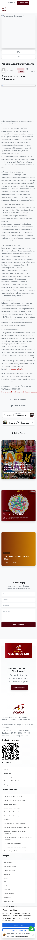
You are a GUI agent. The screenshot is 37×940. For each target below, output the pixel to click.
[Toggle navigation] (34, 9)
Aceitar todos (18, 925)
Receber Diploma (9, 901)
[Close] (33, 935)
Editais (6, 878)
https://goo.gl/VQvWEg (15, 369)
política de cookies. (21, 936)
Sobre (5, 769)
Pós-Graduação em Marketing (13, 843)
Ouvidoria (7, 890)
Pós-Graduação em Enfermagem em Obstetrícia (15, 832)
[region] (18, 923)
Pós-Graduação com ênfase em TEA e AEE (16, 827)
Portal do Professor (10, 866)
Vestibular (7, 820)
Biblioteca (7, 874)
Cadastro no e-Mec (10, 740)
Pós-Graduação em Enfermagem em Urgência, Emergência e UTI (18, 838)
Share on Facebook (19, 400)
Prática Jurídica (9, 893)
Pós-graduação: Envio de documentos (15, 851)
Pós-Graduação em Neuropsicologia (15, 847)
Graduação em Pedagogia (12, 808)
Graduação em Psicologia (12, 812)
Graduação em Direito (10, 804)
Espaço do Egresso (9, 870)
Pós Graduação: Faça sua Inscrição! (15, 823)
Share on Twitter (19, 406)
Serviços (6, 785)
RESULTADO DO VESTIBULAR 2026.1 (16, 557)
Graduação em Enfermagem (12, 816)
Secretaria (7, 897)
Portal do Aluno (8, 862)
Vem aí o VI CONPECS (13, 514)
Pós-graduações (9, 777)
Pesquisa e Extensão (10, 781)
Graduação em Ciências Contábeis (14, 800)
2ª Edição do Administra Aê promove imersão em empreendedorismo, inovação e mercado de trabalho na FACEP (18, 468)
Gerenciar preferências (18, 930)
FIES (5, 882)
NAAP (5, 886)
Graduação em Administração (13, 796)
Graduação (7, 773)
